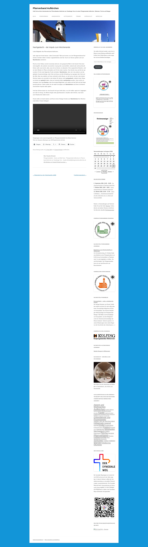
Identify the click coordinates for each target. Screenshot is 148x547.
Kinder (101, 425)
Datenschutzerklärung (38, 539)
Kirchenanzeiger (109, 210)
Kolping (106, 427)
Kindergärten (56, 16)
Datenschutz (88, 16)
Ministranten (110, 429)
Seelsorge (97, 439)
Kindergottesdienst (98, 427)
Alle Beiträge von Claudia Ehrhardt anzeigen (55, 162)
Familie (101, 413)
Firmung (103, 414)
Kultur (95, 429)
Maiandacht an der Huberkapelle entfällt (44, 175)
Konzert (112, 427)
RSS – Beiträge (104, 529)
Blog (34, 16)
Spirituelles (98, 441)
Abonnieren (98, 67)
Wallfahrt (112, 441)
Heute (104, 171)
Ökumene (98, 445)
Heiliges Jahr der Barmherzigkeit (104, 421)
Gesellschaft (106, 415)
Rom (108, 437)
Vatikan (106, 441)
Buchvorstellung (98, 411)
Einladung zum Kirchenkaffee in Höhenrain (103, 250)
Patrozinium (97, 433)
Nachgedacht (99, 431)
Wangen (98, 443)
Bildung (112, 409)
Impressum (99, 16)
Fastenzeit (97, 414)
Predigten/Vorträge (100, 437)
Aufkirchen (99, 409)
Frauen (96, 415)
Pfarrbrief (111, 433)
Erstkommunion (106, 411)
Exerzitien (96, 413)
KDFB (96, 425)
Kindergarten (109, 425)
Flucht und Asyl (110, 414)
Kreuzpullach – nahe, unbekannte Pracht (103, 301)
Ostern (107, 431)
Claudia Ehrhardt (58, 149)
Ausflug (108, 409)
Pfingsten (110, 436)
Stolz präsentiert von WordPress (52, 539)
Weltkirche (106, 443)
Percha (104, 433)
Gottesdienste (68, 16)
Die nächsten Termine (99, 179)
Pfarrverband (43, 16)
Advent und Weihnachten (100, 406)
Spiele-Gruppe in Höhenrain (102, 351)
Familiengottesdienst (109, 413)
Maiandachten (100, 429)
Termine (78, 16)
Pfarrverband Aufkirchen (46, 8)
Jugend (107, 423)
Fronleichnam (101, 415)
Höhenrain (99, 423)
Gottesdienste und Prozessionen (102, 418)
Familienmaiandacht (80, 175)
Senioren (104, 439)
